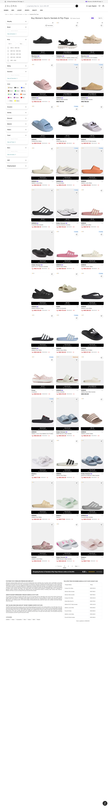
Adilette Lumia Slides (69, 607)
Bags (25, 619)
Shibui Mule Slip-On (69, 601)
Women (6, 10)
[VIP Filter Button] (92, 18)
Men (12, 10)
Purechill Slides (68, 610)
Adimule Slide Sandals (69, 591)
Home (6, 14)
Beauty (34, 10)
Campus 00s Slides (69, 588)
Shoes (26, 14)
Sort (100, 18)
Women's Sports (18, 14)
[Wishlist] (99, 6)
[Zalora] (11, 6)
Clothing (8, 619)
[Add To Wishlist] (53, 56)
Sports (27, 10)
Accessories (19, 619)
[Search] (77, 6)
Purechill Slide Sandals (70, 617)
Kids (41, 10)
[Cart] (103, 6)
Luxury (19, 10)
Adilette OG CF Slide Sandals (71, 604)
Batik (34, 619)
